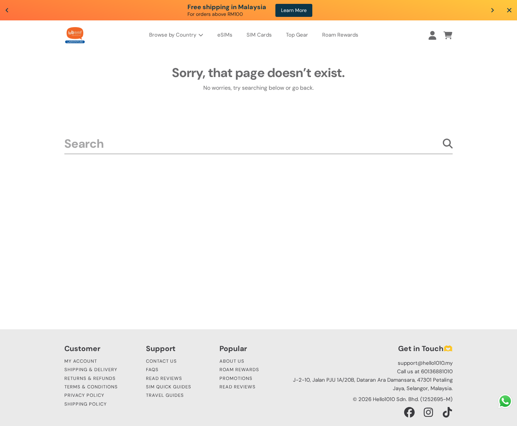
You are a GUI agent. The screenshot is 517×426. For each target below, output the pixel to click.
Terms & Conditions (91, 387)
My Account (80, 361)
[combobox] (258, 143)
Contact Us (161, 361)
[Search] (447, 143)
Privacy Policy (84, 395)
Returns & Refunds (90, 378)
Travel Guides (165, 395)
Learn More (294, 10)
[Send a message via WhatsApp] (505, 401)
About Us (231, 361)
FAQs (152, 370)
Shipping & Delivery (90, 370)
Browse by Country (173, 34)
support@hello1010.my (425, 363)
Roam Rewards (239, 370)
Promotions (236, 378)
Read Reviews (164, 378)
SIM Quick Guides (168, 387)
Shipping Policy (85, 404)
